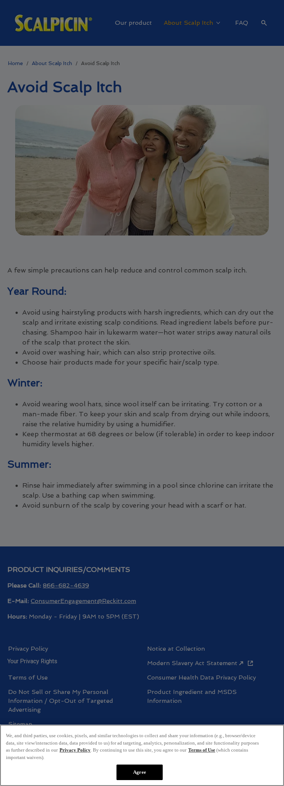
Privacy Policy (75, 750)
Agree (139, 772)
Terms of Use (201, 750)
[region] (142, 755)
